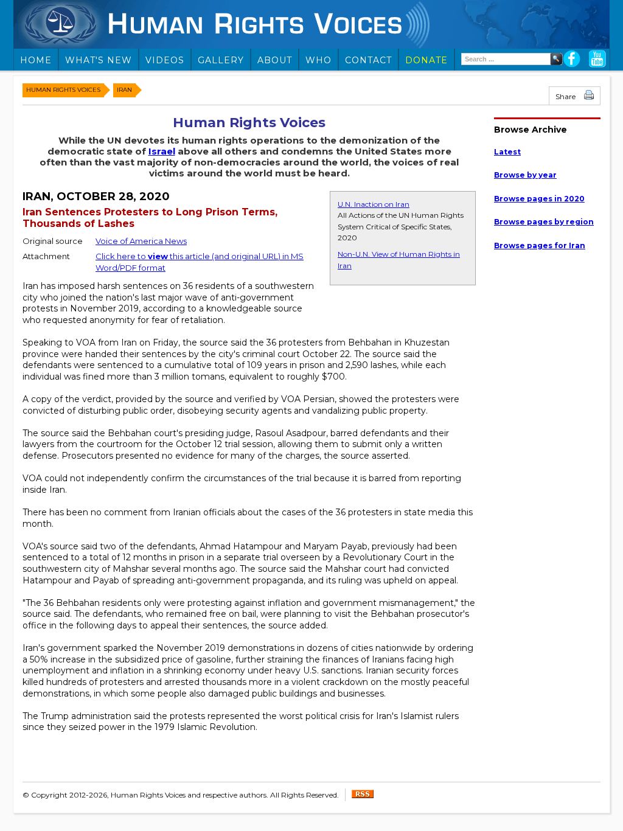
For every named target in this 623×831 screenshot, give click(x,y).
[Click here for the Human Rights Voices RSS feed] (363, 795)
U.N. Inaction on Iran (373, 204)
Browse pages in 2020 (539, 198)
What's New (98, 60)
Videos (164, 60)
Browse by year (525, 174)
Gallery (221, 60)
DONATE (426, 60)
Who (318, 60)
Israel (161, 151)
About (274, 60)
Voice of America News (141, 241)
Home (36, 60)
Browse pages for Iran (539, 245)
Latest (507, 151)
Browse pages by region (544, 221)
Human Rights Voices (63, 90)
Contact (368, 60)
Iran (124, 90)
